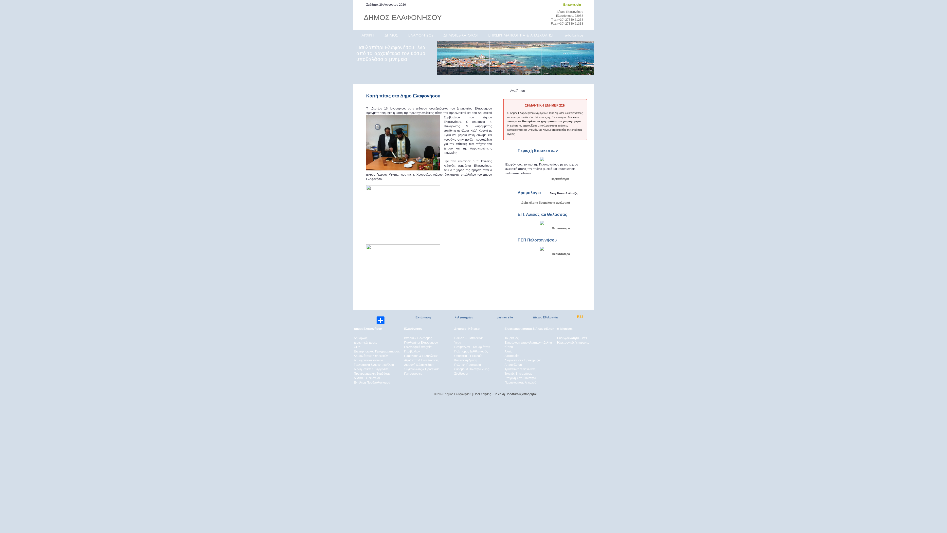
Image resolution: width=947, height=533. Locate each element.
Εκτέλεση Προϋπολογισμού (372, 382)
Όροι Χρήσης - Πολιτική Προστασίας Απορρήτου (506, 394)
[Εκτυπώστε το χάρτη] (542, 160)
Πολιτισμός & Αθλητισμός (471, 351)
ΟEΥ (357, 347)
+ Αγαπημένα (464, 317)
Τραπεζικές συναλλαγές (520, 369)
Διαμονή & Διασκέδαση (419, 365)
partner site (505, 317)
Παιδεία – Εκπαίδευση (469, 338)
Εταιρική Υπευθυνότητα (520, 378)
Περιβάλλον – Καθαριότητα (472, 347)
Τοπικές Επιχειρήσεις (518, 373)
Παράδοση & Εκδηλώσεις (421, 356)
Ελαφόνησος (413, 329)
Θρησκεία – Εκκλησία (468, 356)
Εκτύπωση (423, 317)
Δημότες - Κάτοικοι (467, 329)
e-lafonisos (565, 329)
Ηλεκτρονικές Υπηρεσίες (573, 342)
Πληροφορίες (413, 373)
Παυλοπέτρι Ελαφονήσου (421, 342)
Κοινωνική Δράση (465, 360)
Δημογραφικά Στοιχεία (368, 360)
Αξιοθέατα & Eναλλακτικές (421, 360)
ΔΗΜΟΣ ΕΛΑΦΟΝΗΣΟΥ (403, 17)
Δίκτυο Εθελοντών (546, 317)
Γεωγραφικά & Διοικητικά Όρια (374, 365)
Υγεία (457, 342)
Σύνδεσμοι (461, 373)
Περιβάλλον (412, 351)
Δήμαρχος (360, 338)
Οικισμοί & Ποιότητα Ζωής (471, 369)
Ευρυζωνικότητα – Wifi (572, 338)
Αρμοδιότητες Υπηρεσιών (371, 356)
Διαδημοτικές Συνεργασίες (371, 369)
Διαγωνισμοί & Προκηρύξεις (523, 360)
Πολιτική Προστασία (467, 365)
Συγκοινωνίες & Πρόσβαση (421, 369)
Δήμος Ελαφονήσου (368, 329)
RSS (580, 316)
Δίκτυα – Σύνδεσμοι (367, 378)
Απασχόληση (513, 365)
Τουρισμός (512, 338)
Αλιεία (508, 351)
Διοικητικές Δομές (365, 342)
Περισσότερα (560, 179)
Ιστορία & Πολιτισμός (418, 338)
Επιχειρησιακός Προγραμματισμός (377, 351)
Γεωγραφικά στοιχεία (418, 347)
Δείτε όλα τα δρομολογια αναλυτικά (545, 202)
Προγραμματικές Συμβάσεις (372, 373)
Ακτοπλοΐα (512, 356)
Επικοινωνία (572, 4)
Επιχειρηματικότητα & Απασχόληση (529, 329)
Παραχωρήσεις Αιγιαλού (520, 382)
